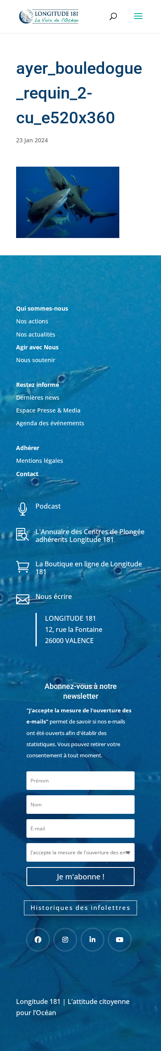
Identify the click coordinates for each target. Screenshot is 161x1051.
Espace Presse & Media (48, 410)
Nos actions (32, 321)
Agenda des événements (50, 423)
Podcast (48, 506)
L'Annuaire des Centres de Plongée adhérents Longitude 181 (90, 535)
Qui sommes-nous (42, 308)
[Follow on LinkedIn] (92, 940)
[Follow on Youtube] (120, 940)
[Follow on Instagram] (65, 940)
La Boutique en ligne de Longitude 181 (89, 567)
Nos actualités (35, 334)
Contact (27, 474)
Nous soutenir (35, 360)
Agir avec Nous (37, 347)
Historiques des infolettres (80, 907)
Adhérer (28, 448)
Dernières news (37, 397)
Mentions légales (39, 460)
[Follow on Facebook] (38, 940)
